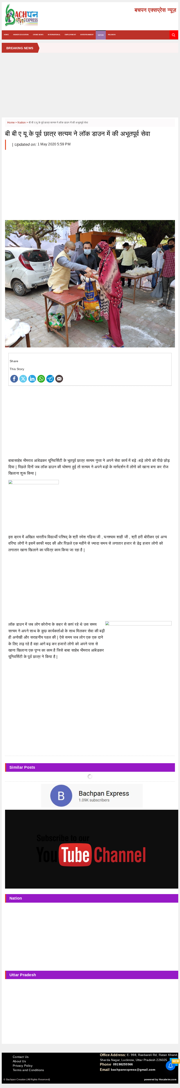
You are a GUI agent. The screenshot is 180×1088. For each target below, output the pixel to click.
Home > (12, 122)
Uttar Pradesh (22, 975)
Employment (70, 34)
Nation (101, 35)
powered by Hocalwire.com (160, 1079)
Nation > (23, 122)
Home (6, 34)
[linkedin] (32, 378)
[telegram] (50, 378)
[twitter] (23, 378)
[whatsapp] (41, 378)
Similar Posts (22, 767)
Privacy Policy (22, 1065)
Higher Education (21, 34)
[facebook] (14, 378)
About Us (19, 1061)
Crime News (38, 34)
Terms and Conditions (28, 1070)
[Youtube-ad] (91, 849)
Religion (111, 34)
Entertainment (87, 34)
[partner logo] (31, 15)
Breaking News (19, 48)
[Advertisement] (90, 86)
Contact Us (21, 1057)
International (54, 34)
